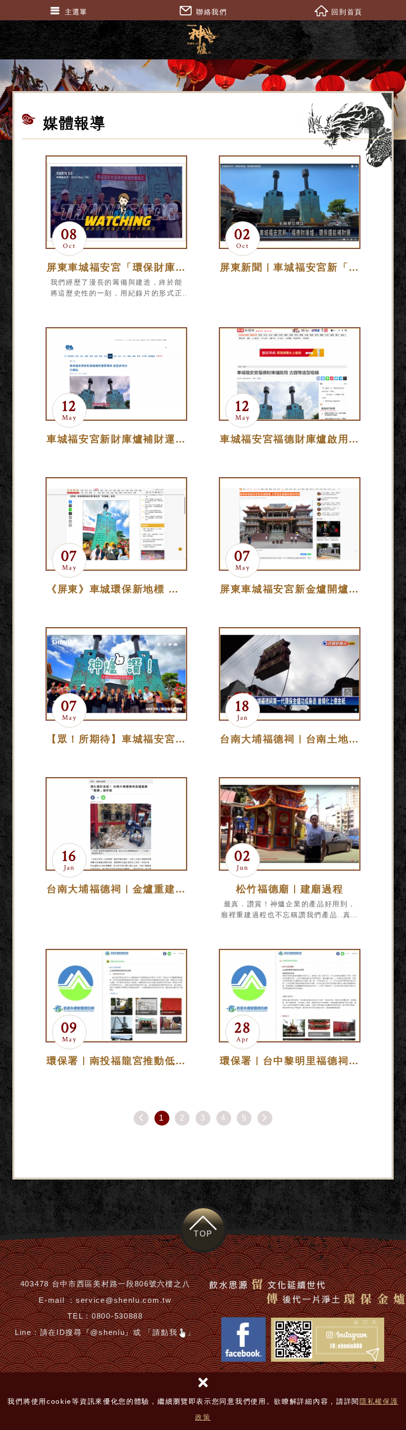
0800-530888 (117, 1316)
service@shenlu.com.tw (124, 1300)
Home (335, 130)
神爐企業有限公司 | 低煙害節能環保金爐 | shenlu (203, 39)
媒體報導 (370, 130)
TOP (203, 1234)
